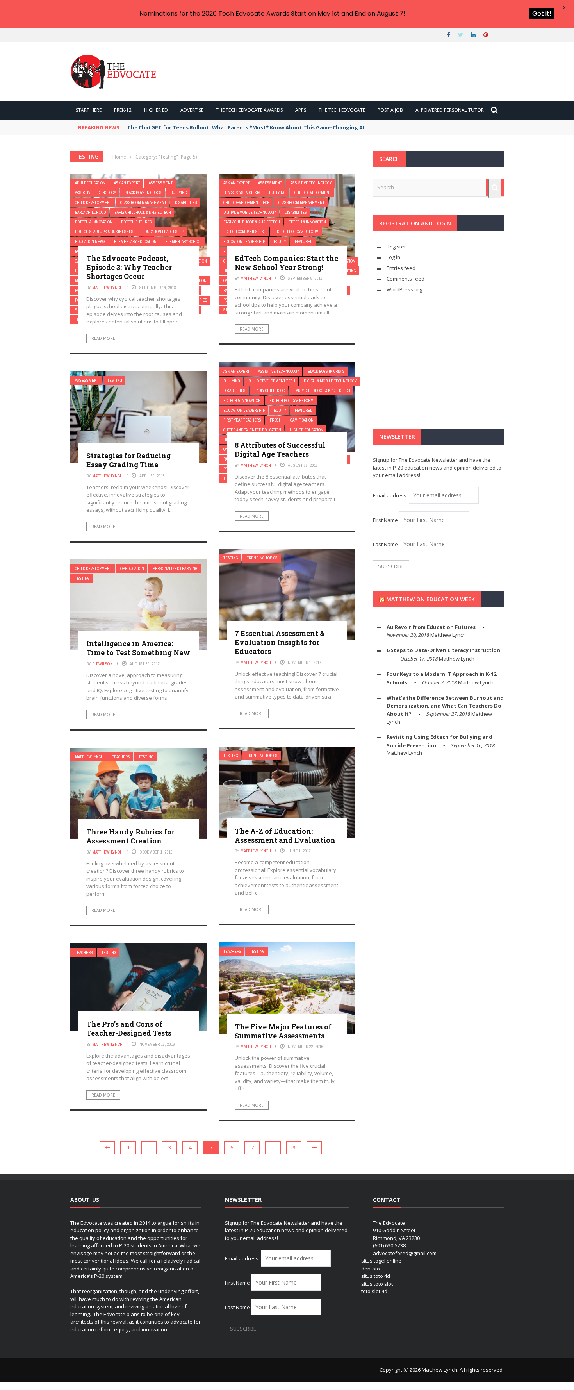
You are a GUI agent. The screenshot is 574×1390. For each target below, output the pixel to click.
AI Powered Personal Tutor (449, 110)
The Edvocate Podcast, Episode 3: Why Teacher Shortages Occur (129, 267)
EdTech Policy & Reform (297, 231)
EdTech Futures (136, 222)
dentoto (370, 1268)
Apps (300, 110)
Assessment (161, 183)
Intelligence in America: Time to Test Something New (138, 648)
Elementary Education (135, 241)
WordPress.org (404, 289)
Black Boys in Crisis (143, 192)
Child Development (93, 202)
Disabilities (186, 202)
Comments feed (405, 278)
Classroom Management (143, 202)
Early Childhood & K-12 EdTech (142, 212)
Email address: (391, 495)
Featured (303, 241)
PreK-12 (123, 110)
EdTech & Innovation (93, 222)
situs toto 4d (375, 1275)
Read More (103, 338)
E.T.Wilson (102, 663)
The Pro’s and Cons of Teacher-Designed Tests (128, 1028)
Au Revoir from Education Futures (431, 627)
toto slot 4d (374, 1291)
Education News (90, 241)
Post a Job (390, 110)
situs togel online (381, 1260)
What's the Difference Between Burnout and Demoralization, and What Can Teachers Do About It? (445, 705)
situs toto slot (377, 1283)
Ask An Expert (127, 183)
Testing (114, 380)
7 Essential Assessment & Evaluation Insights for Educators (279, 642)
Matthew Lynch (107, 287)
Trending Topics (262, 558)
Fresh (276, 420)
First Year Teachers (242, 420)
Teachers (121, 756)
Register (396, 246)
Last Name (385, 544)
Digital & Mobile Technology (249, 212)
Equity (280, 241)
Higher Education (306, 429)
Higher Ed (156, 110)
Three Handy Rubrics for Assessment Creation (130, 836)
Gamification (302, 420)
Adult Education (90, 183)
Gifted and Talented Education (252, 429)
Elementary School (183, 241)
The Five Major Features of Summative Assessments (283, 1031)
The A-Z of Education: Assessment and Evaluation (285, 835)
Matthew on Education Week (430, 599)
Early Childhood (90, 212)
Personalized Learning (175, 568)
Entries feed (401, 268)
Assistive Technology (95, 192)
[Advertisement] (438, 361)
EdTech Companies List (244, 231)
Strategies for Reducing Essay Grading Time (128, 460)
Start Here (89, 110)
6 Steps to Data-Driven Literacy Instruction (443, 650)
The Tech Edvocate (342, 110)
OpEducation (132, 568)
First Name (385, 519)
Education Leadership (163, 231)
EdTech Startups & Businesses (104, 231)
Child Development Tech (246, 202)
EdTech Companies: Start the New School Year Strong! (286, 263)
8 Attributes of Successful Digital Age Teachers (280, 449)
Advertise (191, 110)
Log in (393, 257)
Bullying (178, 192)
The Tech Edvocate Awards (249, 110)
